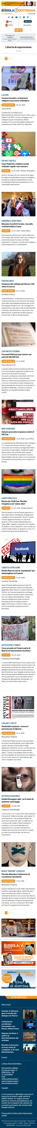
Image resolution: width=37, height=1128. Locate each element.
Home (19, 51)
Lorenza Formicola (9, 581)
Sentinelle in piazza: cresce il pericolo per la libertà (15, 727)
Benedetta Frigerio (9, 736)
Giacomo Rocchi (8, 365)
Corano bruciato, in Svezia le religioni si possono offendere (15, 99)
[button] (18, 30)
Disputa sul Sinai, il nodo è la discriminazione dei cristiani (9, 1036)
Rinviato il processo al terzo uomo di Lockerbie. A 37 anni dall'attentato (10, 1048)
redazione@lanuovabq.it (9, 1079)
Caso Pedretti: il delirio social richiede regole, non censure (15, 165)
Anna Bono (6, 108)
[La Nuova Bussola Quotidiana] (18, 10)
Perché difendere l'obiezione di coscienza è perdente (16, 875)
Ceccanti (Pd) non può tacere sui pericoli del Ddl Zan (16, 355)
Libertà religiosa (8, 105)
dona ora (28, 21)
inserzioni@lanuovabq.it (9, 1083)
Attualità (6, 508)
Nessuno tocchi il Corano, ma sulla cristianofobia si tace (17, 225)
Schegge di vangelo (10, 36)
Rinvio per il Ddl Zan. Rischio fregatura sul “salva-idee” (14, 502)
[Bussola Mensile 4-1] (18, 928)
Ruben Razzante (28, 170)
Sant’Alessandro (26, 37)
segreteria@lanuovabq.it (9, 1081)
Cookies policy (17, 1113)
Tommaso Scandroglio (11, 658)
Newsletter (27, 25)
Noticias (10, 25)
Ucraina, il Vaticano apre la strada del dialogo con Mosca (9, 1013)
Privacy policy (6, 1113)
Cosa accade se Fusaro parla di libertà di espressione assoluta (16, 649)
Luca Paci (29, 438)
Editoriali (6, 171)
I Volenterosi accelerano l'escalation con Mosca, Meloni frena (10, 1025)
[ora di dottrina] (18, 979)
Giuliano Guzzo (8, 294)
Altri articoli (19, 997)
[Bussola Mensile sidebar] (18, 953)
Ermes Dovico (27, 508)
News (10, 21)
